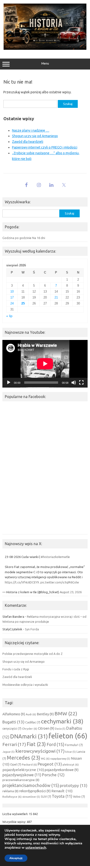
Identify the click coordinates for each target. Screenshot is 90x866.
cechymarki (62, 721)
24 (12, 303)
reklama (10, 791)
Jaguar (8, 751)
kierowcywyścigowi (40, 751)
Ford (55, 744)
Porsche (53, 775)
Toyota (62, 796)
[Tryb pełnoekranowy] (81, 382)
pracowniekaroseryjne (20, 780)
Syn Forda (32, 629)
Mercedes (23, 758)
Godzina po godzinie (16, 237)
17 (12, 297)
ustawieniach (35, 848)
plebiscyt (71, 764)
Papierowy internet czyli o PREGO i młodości (44, 147)
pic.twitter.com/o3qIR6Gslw (59, 582)
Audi (31, 714)
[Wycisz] (73, 382)
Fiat (36, 744)
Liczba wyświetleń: (15, 814)
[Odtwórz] (8, 382)
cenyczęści (11, 728)
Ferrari (14, 744)
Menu (45, 63)
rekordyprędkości (35, 791)
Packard (29, 764)
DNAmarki (29, 736)
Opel (15, 764)
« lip (9, 316)
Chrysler (29, 728)
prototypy (73, 785)
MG (45, 758)
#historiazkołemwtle (55, 556)
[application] (45, 364)
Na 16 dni (38, 237)
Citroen (46, 728)
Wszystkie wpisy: (14, 821)
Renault (61, 791)
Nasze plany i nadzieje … (30, 130)
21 (56, 297)
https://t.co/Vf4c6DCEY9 (22, 582)
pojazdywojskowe (21, 775)
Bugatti (13, 722)
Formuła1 (74, 745)
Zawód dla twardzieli (27, 142)
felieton (67, 736)
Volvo (79, 796)
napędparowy (60, 758)
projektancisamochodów (30, 785)
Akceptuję (16, 858)
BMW (65, 713)
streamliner (31, 796)
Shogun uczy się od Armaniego (35, 136)
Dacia (60, 728)
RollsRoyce (12, 796)
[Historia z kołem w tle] (45, 48)
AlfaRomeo (13, 714)
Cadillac (32, 722)
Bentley (45, 714)
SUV (46, 796)
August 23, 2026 (71, 592)
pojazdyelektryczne (23, 770)
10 (12, 291)
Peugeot (50, 764)
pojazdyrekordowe (61, 770)
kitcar (70, 751)
